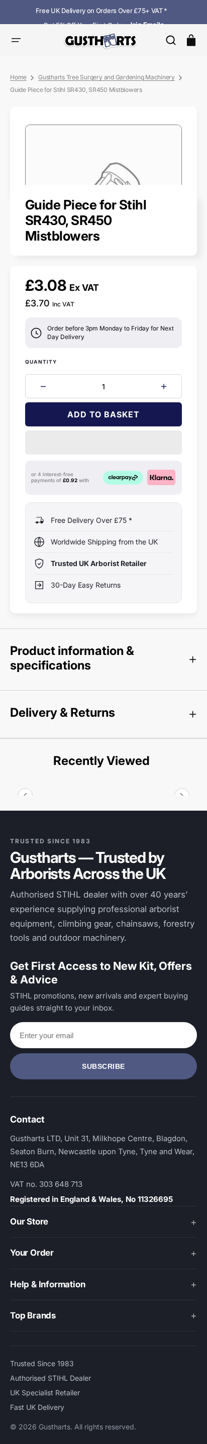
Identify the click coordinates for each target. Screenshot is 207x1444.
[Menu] (16, 40)
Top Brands (33, 1315)
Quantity (41, 362)
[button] (171, 40)
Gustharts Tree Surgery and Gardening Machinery (106, 77)
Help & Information (47, 1284)
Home (18, 77)
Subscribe (103, 1066)
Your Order (32, 1253)
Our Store (29, 1221)
